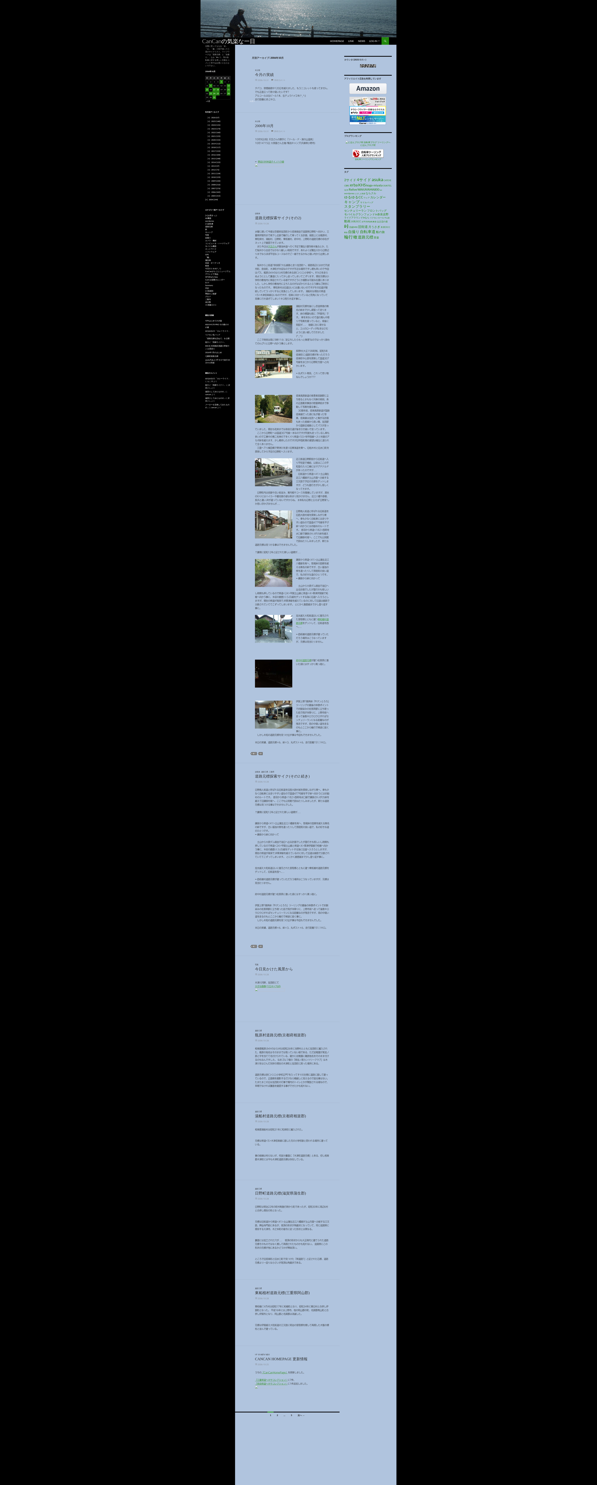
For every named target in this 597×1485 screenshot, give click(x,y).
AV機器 (208, 218)
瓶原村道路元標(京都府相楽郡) (280, 1035)
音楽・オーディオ (212, 263)
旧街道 (363, 227)
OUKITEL (387, 185)
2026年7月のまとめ (213, 352)
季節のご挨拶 (210, 294)
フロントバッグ (377, 210)
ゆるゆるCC (353, 197)
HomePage (337, 40)
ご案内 (208, 299)
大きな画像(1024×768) (268, 986)
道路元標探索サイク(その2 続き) (282, 776)
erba (354, 185)
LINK (351, 40)
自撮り (353, 231)
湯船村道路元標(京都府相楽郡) (280, 1116)
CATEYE (387, 180)
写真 (256, 965)
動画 (347, 221)
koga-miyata (374, 185)
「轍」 (208, 257)
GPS (207, 254)
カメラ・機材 (210, 240)
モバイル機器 (210, 246)
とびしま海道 (360, 193)
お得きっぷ (212, 215)
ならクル (371, 193)
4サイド (364, 179)
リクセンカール (377, 217)
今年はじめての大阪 (213, 321)
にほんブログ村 (368, 145)
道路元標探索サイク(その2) (278, 218)
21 (228, 89)
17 (214, 89)
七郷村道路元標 (211, 356)
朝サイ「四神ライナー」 (215, 342)
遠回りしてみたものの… (215, 391)
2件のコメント (279, 131)
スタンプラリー (357, 206)
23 (211, 93)
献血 (346, 232)
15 (207, 89)
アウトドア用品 (211, 274)
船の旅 (380, 232)
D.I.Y (207, 282)
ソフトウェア (210, 252)
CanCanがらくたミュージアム (217, 271)
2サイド (350, 180)
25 (218, 93)
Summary (209, 285)
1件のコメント (279, 80)
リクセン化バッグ (212, 335)
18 (218, 89)
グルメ (208, 296)
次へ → (301, 1415)
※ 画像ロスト (211, 305)
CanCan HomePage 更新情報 (281, 1359)
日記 (207, 288)
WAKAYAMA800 (368, 189)
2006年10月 (264, 126)
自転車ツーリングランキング (368, 159)
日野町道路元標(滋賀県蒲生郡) (280, 1193)
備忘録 (208, 260)
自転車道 (367, 231)
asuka (377, 179)
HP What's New (262, 1354)
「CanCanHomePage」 (274, 1372)
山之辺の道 (382, 221)
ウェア (367, 197)
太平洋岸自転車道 (368, 221)
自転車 (257, 213)
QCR (346, 190)
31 (214, 97)
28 (228, 93)
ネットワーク (210, 249)
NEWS (361, 40)
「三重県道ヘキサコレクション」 (271, 1380)
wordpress (349, 193)
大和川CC (356, 221)
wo (381, 190)
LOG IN (373, 40)
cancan (208, 394)
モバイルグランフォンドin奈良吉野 (366, 214)
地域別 (210, 291)
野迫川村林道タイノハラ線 (271, 161)
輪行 (254, 753)
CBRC (346, 185)
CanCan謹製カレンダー (215, 280)
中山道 (387, 218)
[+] (206, 215)
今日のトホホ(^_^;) (213, 268)
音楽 (376, 237)
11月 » (252, 101)
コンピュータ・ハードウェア (217, 243)
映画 (207, 266)
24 (214, 93)
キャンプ (352, 201)
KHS (362, 185)
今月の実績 (264, 75)
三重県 (271, 772)
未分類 (257, 70)
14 (228, 86)
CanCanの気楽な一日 (228, 41)
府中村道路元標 (303, 660)
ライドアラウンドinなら (356, 217)
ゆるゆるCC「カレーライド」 (217, 331)
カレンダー (378, 197)
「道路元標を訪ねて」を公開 (217, 338)
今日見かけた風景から (274, 969)
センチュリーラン (355, 210)
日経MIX (353, 227)
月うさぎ (374, 227)
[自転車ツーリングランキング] (368, 153)
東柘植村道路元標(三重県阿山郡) (282, 1293)
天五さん (272, 246)
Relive (353, 189)
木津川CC (385, 227)
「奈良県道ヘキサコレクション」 (271, 1383)
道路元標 (264, 772)
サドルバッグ (366, 202)
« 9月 (208, 101)
